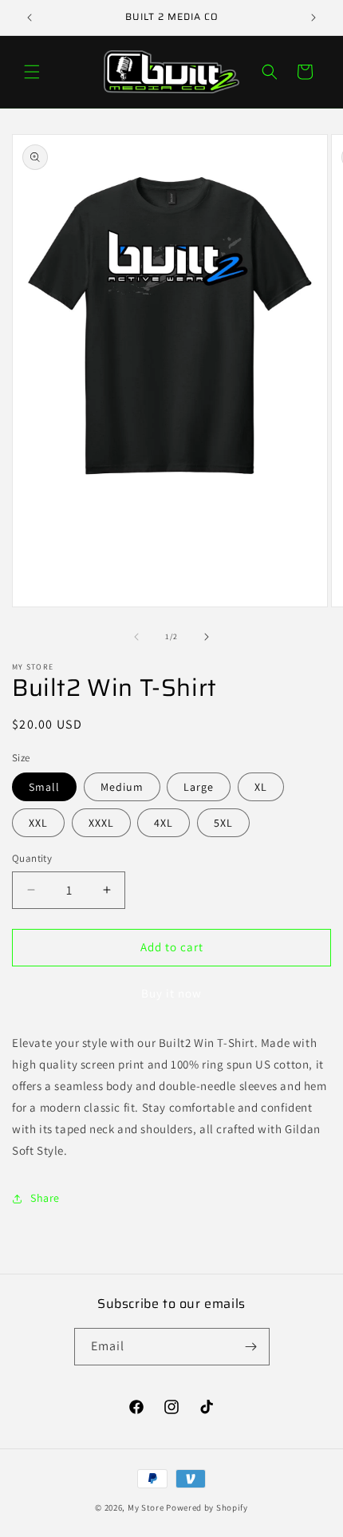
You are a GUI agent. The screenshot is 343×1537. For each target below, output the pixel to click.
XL (260, 787)
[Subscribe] (251, 1346)
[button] (31, 71)
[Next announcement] (313, 17)
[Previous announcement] (29, 17)
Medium (122, 787)
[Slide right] (206, 636)
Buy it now (171, 993)
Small (44, 787)
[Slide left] (136, 636)
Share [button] (45, 1198)
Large (198, 787)
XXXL (101, 823)
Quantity (32, 858)
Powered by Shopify (207, 1507)
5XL (223, 823)
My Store (146, 1507)
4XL (163, 823)
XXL (38, 823)
